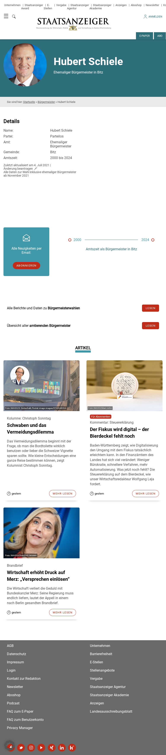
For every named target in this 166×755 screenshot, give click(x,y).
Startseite (29, 102)
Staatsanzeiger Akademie (100, 6)
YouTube (41, 747)
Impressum (15, 662)
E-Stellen (48, 6)
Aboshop (136, 5)
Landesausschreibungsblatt (111, 711)
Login (11, 670)
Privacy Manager (20, 728)
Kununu (72, 747)
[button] (9, 745)
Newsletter (152, 5)
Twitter (21, 747)
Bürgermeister (46, 102)
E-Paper (144, 35)
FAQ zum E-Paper (20, 711)
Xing (51, 747)
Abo (159, 35)
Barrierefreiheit (101, 654)
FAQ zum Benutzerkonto (25, 720)
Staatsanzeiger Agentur (108, 687)
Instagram (31, 747)
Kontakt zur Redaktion (24, 679)
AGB (10, 646)
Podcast (13, 703)
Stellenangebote (102, 670)
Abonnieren (26, 265)
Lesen (151, 308)
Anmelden (155, 16)
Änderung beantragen (18, 168)
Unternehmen (12, 5)
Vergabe (61, 5)
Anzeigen (121, 5)
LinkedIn (61, 747)
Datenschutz (16, 654)
